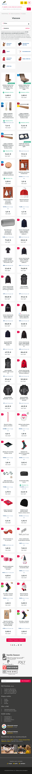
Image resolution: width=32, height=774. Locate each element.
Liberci (9, 741)
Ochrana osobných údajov (10, 710)
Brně (12, 739)
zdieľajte (22, 763)
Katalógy (6, 700)
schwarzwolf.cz (7, 721)
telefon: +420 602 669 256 (10, 690)
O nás (5, 702)
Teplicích (3, 741)
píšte (16, 763)
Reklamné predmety (15, 13)
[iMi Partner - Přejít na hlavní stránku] (4, 2)
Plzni (28, 739)
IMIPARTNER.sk (5, 13)
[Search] (29, 9)
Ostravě (25, 739)
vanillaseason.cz (8, 718)
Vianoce (24, 13)
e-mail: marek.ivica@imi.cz (10, 691)
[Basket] (29, 2)
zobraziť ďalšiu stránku (16, 640)
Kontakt (6, 703)
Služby (6, 699)
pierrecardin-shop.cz (9, 719)
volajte (10, 763)
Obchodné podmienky (9, 709)
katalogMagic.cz (8, 716)
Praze (20, 739)
